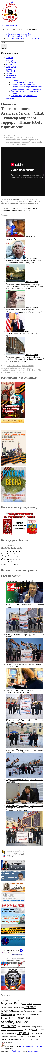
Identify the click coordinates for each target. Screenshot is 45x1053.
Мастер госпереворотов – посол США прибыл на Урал (24, 333)
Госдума (4, 1007)
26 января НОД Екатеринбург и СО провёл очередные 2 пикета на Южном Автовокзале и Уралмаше (24, 808)
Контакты (10, 98)
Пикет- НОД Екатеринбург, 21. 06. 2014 (21, 238)
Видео (13, 62)
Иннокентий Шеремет (10, 368)
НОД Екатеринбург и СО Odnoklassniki (23, 38)
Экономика (5, 1036)
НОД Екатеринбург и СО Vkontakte (21, 36)
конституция (30, 1036)
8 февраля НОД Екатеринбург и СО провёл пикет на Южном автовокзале (24, 691)
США (33, 370)
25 (17, 559)
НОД (28, 370)
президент (6, 1039)
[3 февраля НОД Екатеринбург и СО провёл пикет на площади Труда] (25, 777)
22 (8, 559)
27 (2, 562)
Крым (22, 1014)
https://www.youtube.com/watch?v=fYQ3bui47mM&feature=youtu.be (19, 209)
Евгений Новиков (19, 1007)
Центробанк (38, 1033)
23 (11, 559)
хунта (36, 1039)
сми (31, 1038)
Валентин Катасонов (30, 1000)
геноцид (21, 1036)
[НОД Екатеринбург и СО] (3, 1046)
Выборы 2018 (27, 1004)
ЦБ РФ (32, 1033)
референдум (16, 1039)
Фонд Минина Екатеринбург (23, 84)
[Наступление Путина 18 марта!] (25, 602)
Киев (18, 1014)
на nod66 (10, 133)
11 (17, 553)
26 (21, 559)
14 (5, 556)
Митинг (36, 1014)
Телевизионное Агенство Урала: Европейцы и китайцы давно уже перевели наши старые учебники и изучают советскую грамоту (24, 285)
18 (17, 556)
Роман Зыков (19, 1030)
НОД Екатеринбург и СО (12, 25)
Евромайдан (18, 1011)
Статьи (9, 69)
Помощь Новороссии (20, 80)
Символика (11, 75)
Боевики (20, 1000)
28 (5, 562)
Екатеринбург (27, 366)
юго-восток (6, 1042)
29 (8, 562)
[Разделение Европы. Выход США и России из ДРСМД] (25, 803)
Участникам (11, 78)
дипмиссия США (13, 366)
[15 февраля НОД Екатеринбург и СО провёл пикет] (25, 632)
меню (4, 48)
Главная (9, 58)
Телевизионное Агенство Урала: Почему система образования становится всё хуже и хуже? (24, 309)
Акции (9, 64)
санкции (25, 1039)
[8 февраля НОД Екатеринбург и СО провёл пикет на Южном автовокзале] (25, 718)
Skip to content (7, 2)
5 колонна (5, 1000)
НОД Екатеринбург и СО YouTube (20, 34)
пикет (39, 1036)
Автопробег (14, 1000)
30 (11, 562)
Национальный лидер (26, 1026)
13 (2, 556)
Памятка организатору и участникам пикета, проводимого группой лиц (26, 88)
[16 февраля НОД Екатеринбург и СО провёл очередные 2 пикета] (25, 748)
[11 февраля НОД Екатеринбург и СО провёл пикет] (25, 662)
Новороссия (11, 1030)
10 (15, 553)
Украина (23, 1033)
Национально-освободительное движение (17, 369)
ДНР (9, 1007)
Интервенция (8, 1014)
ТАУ (38, 370)
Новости (9, 60)
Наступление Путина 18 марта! (19, 581)
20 (2, 559)
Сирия (3, 1033)
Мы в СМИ (11, 71)
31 (15, 562)
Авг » (16, 564)
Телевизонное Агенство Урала (14, 372)
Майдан (29, 1014)
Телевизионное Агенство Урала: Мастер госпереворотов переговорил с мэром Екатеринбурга (23, 260)
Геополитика (37, 1004)
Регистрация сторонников (22, 82)
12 (21, 553)
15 (8, 556)
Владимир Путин (11, 1003)
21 (5, 559)
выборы (13, 1036)
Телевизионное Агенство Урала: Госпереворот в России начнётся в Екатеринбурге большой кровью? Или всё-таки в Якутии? (25, 358)
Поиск (4, 45)
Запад (40, 1011)
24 (15, 559)
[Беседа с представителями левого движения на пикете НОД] (25, 688)
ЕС (12, 1007)
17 (15, 556)
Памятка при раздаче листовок (24, 96)
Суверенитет (11, 1033)
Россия (28, 1029)
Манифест (10, 73)
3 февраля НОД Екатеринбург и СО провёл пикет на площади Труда (24, 751)
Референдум (11, 67)
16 (11, 556)
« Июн (4, 564)
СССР (34, 1030)
